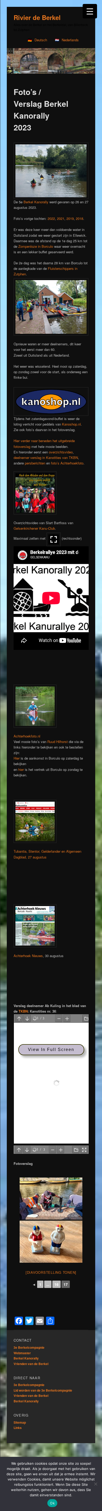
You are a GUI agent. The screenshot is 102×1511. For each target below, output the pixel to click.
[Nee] (95, 1484)
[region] (51, 61)
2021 (60, 218)
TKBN (23, 1011)
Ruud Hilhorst (57, 741)
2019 (70, 218)
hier (21, 769)
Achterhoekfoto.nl (27, 736)
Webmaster (22, 1353)
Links (18, 1427)
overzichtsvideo (61, 451)
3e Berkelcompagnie (29, 1347)
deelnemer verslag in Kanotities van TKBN (46, 457)
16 (56, 1284)
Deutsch (41, 39)
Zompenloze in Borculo (35, 246)
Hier (17, 758)
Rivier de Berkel (37, 17)
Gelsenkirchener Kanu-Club (34, 528)
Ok (52, 1503)
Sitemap (20, 1422)
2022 (51, 218)
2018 (79, 218)
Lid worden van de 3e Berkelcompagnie (43, 1390)
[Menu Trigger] (90, 11)
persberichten (35, 463)
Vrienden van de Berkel (31, 1363)
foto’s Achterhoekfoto (67, 463)
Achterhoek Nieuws (28, 955)
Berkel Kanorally (36, 201)
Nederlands (70, 39)
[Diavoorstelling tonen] (51, 1272)
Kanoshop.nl (71, 424)
